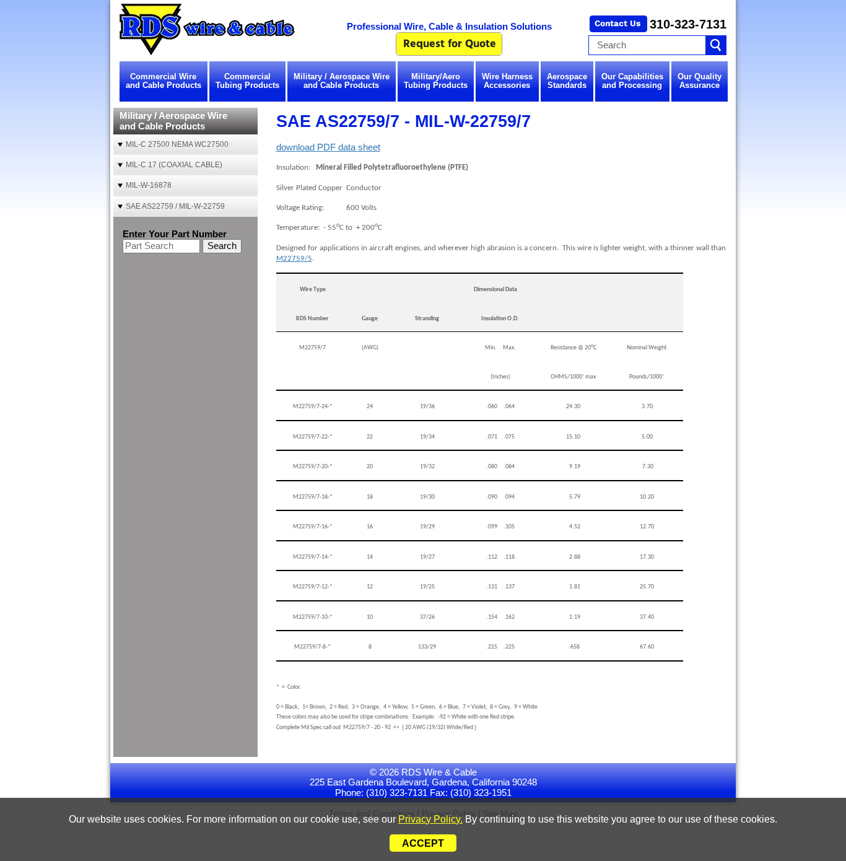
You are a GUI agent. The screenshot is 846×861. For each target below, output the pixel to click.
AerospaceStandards (567, 81)
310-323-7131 (688, 24)
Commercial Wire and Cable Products (163, 81)
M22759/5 (294, 259)
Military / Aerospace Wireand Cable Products (342, 81)
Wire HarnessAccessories (507, 81)
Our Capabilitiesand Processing (632, 81)
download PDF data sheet (328, 147)
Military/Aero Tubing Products (436, 81)
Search (222, 245)
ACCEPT (423, 843)
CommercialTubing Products (247, 81)
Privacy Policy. (430, 819)
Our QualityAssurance (700, 81)
